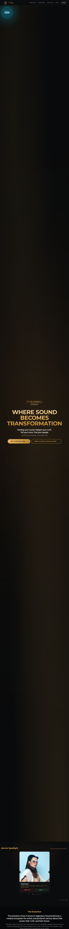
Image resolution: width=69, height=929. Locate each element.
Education (50, 2)
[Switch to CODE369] (7, 12)
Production (32, 2)
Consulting (41, 2)
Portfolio (35, 888)
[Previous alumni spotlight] (19, 871)
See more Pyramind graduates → (59, 848)
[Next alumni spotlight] (49, 871)
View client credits (64, 898)
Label (56, 2)
